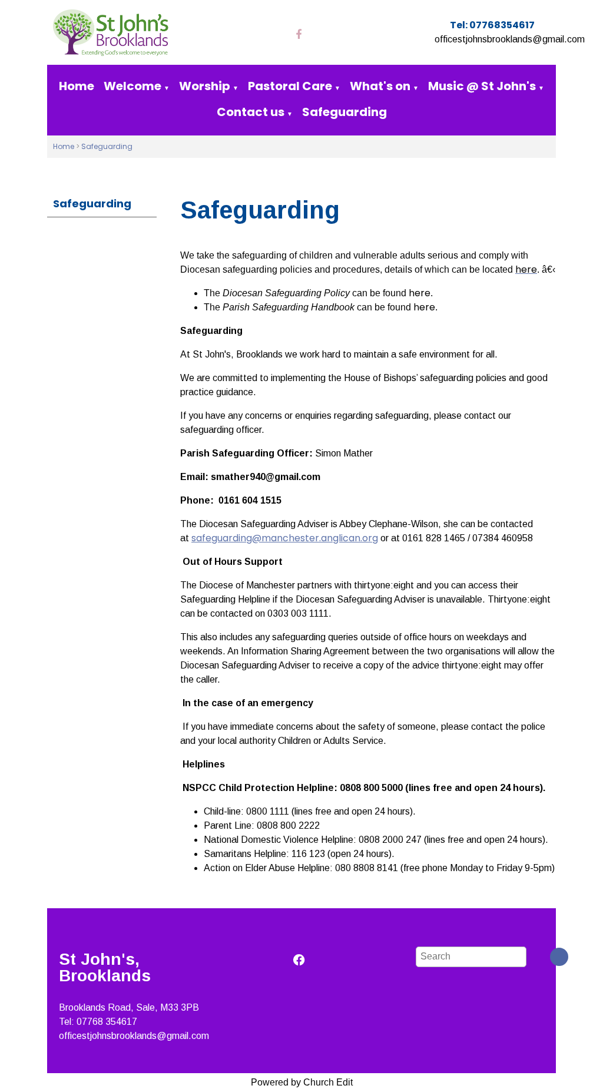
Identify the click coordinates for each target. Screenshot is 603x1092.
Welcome (132, 86)
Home (76, 86)
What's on (380, 86)
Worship (204, 86)
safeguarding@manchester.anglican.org (284, 538)
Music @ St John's (482, 86)
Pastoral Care (290, 86)
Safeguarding (344, 112)
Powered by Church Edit (302, 1082)
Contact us (250, 112)
